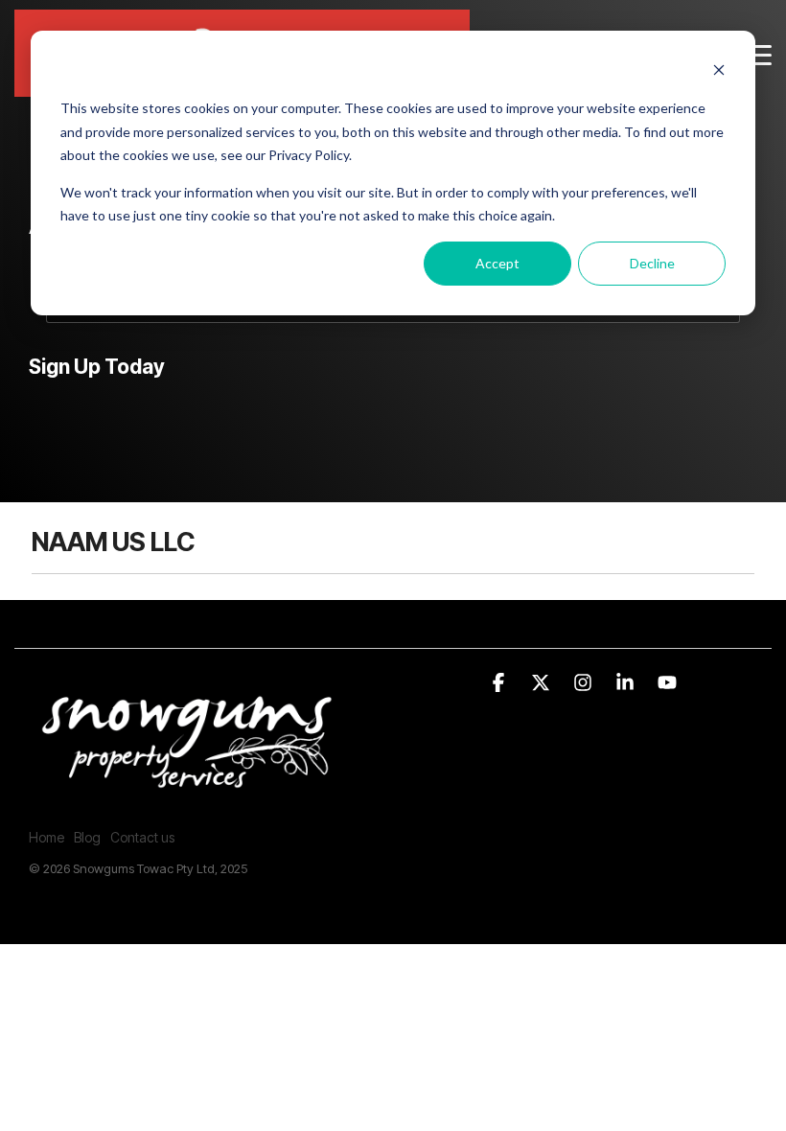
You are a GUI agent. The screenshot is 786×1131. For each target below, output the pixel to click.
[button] (758, 53)
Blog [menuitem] (87, 837)
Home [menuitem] (46, 837)
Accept (497, 263)
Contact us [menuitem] (142, 837)
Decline (652, 263)
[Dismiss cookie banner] (719, 72)
